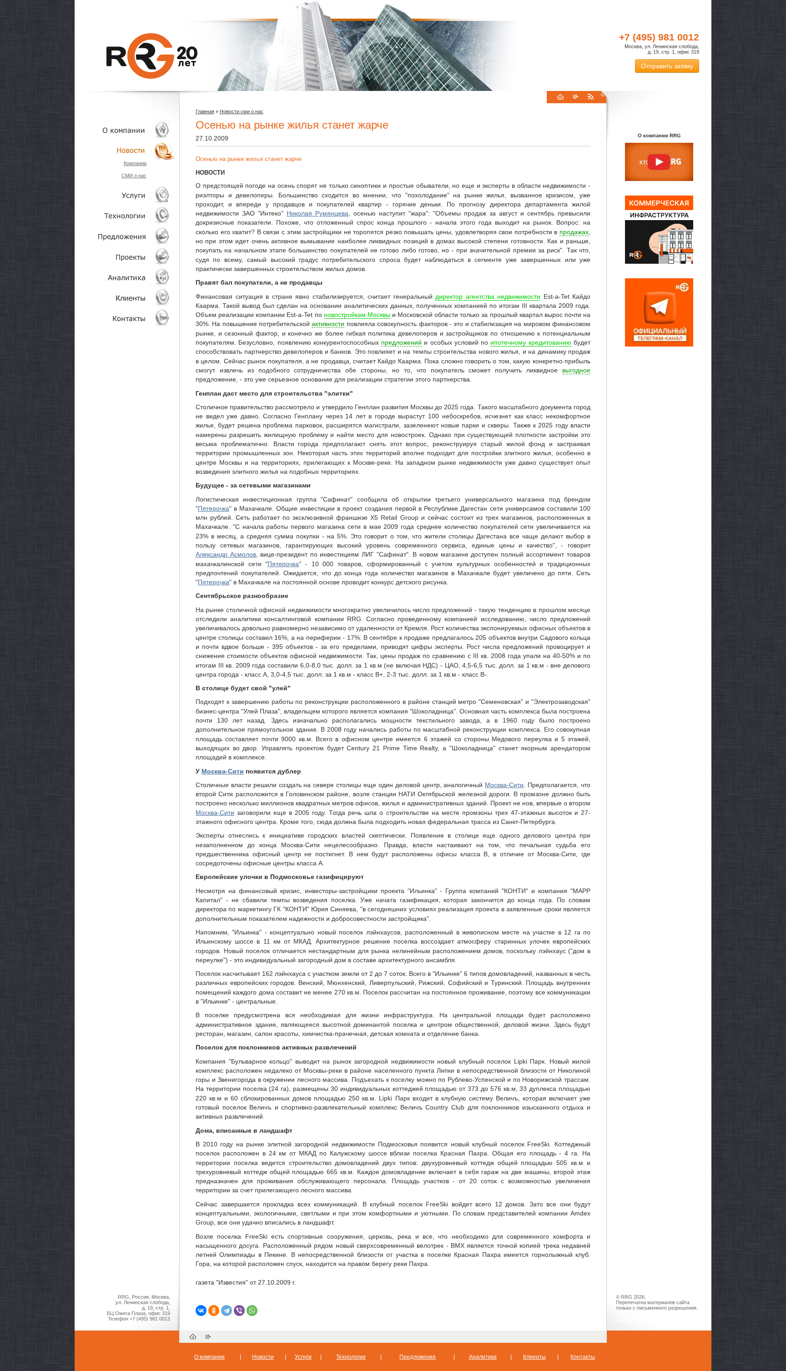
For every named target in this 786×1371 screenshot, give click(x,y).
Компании (135, 163)
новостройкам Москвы (357, 314)
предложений (401, 342)
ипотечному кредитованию (530, 342)
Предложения (417, 1357)
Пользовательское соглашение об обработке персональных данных (655, 1316)
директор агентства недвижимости (487, 296)
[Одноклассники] (213, 1310)
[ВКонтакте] (201, 1310)
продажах (574, 232)
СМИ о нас (133, 175)
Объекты (124, 236)
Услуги (124, 195)
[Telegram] (226, 1310)
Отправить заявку (667, 66)
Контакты (124, 318)
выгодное (576, 370)
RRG (151, 56)
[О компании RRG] (659, 162)
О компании (124, 130)
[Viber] (239, 1310)
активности (328, 323)
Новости (127, 150)
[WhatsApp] (252, 1310)
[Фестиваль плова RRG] (659, 262)
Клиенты (124, 297)
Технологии (124, 216)
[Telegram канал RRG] (659, 344)
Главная (205, 111)
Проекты (124, 256)
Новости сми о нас (241, 111)
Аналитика (124, 277)
